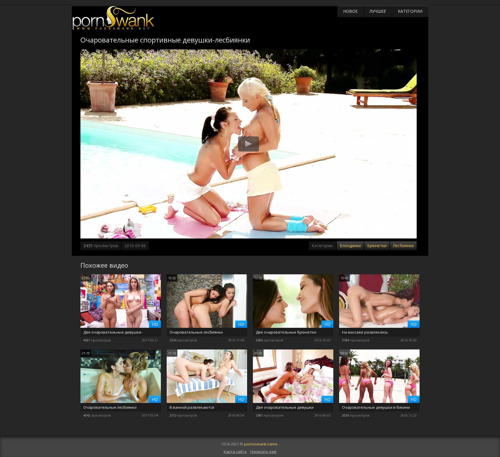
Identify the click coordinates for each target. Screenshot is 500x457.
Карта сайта (235, 451)
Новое (350, 11)
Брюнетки (377, 245)
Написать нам (263, 451)
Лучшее (378, 11)
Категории (410, 11)
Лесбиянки (403, 245)
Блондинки (350, 245)
